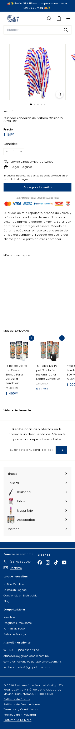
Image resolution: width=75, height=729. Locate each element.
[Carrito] (59, 18)
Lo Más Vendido (14, 584)
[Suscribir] (61, 450)
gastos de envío (40, 175)
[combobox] (37, 29)
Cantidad (11, 144)
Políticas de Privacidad (20, 715)
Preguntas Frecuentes (18, 623)
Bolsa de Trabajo (15, 634)
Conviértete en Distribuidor (21, 595)
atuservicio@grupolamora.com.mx (26, 656)
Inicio (7, 111)
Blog (6, 601)
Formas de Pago (14, 628)
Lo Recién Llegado (15, 590)
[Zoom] (59, 94)
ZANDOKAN (22, 330)
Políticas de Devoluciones (22, 704)
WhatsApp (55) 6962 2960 (21, 650)
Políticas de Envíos (17, 699)
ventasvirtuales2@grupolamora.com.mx (30, 667)
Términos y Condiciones (21, 709)
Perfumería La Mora (17, 720)
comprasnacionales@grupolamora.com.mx (33, 661)
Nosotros (9, 617)
